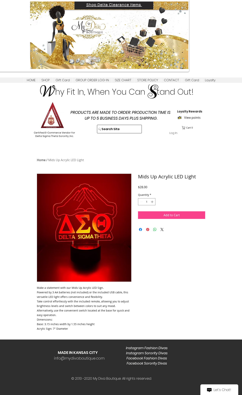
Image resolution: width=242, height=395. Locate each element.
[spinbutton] (146, 201)
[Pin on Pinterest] (147, 229)
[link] (188, 127)
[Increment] (152, 201)
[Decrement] (141, 201)
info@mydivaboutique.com (79, 358)
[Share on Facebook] (140, 229)
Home (41, 160)
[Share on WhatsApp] (155, 229)
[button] (45, 80)
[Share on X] (162, 229)
